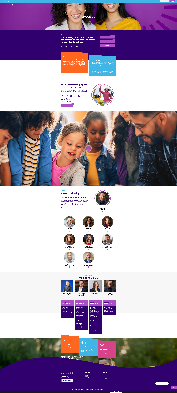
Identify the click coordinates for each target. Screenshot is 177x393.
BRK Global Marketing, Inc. (101, 389)
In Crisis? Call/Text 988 (6, 1)
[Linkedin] (66, 377)
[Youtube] (68, 377)
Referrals (86, 376)
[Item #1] (81, 327)
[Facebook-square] (62, 377)
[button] (88, 148)
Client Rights (92, 389)
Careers (86, 374)
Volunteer (87, 375)
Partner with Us (87, 377)
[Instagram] (64, 377)
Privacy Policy (87, 389)
